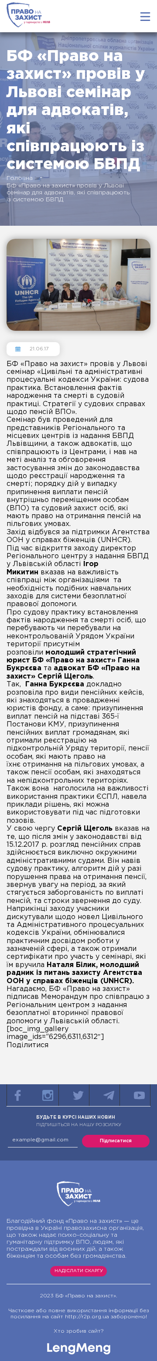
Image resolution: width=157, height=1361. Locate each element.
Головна (20, 178)
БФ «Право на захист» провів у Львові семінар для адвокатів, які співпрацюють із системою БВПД (68, 192)
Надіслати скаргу (79, 1271)
